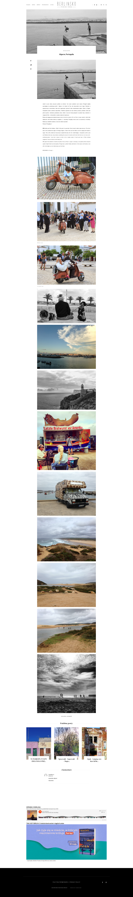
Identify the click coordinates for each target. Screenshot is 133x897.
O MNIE (52, 4)
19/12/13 (50, 776)
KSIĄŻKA (28, 4)
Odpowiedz (51, 780)
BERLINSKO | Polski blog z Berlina (60, 887)
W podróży (69, 716)
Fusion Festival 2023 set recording (37, 821)
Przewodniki (45, 4)
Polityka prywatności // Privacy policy (66, 882)
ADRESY (38, 4)
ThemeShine (78, 887)
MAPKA (33, 4)
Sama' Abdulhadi (29, 821)
